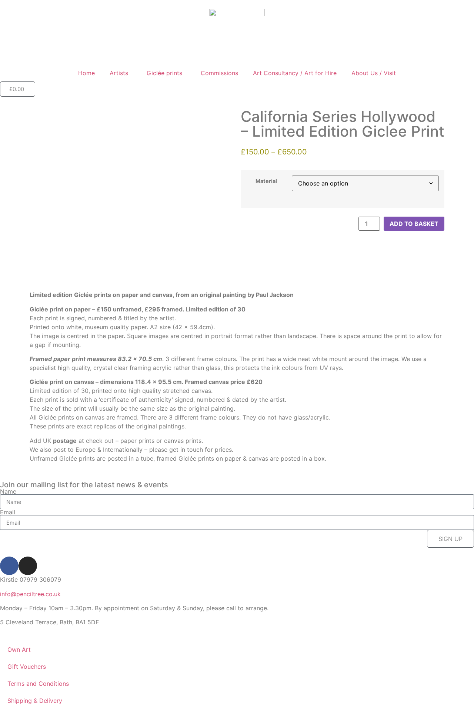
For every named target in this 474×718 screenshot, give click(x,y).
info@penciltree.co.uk (30, 594)
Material (266, 181)
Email (7, 512)
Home (86, 73)
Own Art (19, 649)
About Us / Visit (373, 73)
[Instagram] (28, 566)
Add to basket (414, 223)
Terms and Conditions (38, 683)
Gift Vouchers (26, 666)
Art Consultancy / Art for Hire (295, 73)
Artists (119, 73)
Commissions (219, 73)
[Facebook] (9, 566)
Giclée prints (164, 73)
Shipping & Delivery (34, 700)
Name (8, 491)
